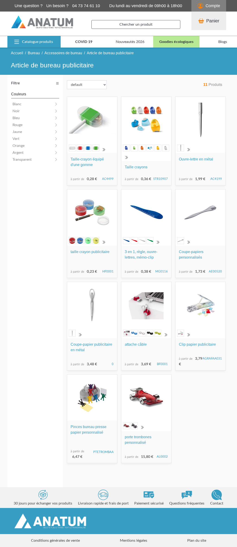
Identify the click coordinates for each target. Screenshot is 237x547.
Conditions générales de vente (55, 540)
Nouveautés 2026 (130, 42)
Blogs (222, 42)
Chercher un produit (136, 24)
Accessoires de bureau (63, 53)
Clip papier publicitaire (197, 344)
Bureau (34, 53)
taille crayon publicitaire (90, 252)
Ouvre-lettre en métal (196, 159)
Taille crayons (136, 167)
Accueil (17, 53)
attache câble (136, 344)
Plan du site (196, 540)
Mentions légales (133, 540)
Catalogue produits (37, 42)
